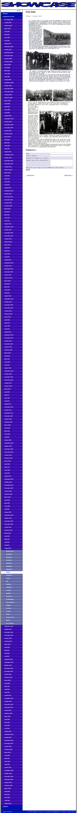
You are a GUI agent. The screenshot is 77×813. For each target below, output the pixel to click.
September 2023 (7, 699)
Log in (41, 811)
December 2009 (7, 128)
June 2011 (5, 182)
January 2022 (6, 639)
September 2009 (7, 119)
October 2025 (6, 774)
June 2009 (5, 110)
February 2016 (6, 350)
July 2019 (5, 473)
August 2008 (6, 80)
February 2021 (6, 531)
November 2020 (7, 522)
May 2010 (5, 143)
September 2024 (7, 735)
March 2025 (6, 753)
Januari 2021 (6, 528)
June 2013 (5, 254)
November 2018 (7, 449)
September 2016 (7, 371)
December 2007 (7, 56)
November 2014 (7, 305)
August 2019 (6, 476)
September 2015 (7, 335)
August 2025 (6, 768)
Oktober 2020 (6, 519)
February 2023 (6, 678)
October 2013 (6, 266)
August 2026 (6, 804)
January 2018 (6, 419)
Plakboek (8, 584)
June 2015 (5, 326)
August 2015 (6, 332)
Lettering (8, 590)
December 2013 (7, 272)
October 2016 (6, 374)
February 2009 (6, 98)
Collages (8, 605)
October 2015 (6, 341)
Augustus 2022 (7, 660)
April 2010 (5, 140)
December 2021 (7, 636)
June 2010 (5, 146)
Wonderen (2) (9, 551)
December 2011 (7, 200)
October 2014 (6, 302)
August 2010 (6, 152)
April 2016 (5, 356)
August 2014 (6, 296)
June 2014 (5, 290)
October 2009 (6, 122)
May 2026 (5, 795)
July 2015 (5, 329)
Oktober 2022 (6, 666)
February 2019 (6, 458)
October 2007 (6, 50)
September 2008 (7, 83)
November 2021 (7, 633)
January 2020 (6, 492)
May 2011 (5, 179)
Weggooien (9, 566)
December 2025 (7, 780)
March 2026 (6, 789)
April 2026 (5, 792)
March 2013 (6, 245)
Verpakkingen (10, 599)
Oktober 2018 (6, 446)
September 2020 (7, 516)
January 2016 (6, 347)
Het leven (8, 608)
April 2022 (5, 648)
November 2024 (7, 741)
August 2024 (6, 732)
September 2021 (7, 627)
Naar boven (71, 811)
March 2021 (6, 534)
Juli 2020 (5, 510)
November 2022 (7, 669)
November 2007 (7, 53)
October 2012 (6, 230)
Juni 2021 (5, 543)
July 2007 (5, 41)
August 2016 (6, 368)
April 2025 (5, 756)
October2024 (6, 738)
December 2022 (7, 672)
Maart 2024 (6, 717)
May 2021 (5, 540)
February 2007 (6, 26)
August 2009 (6, 116)
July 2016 (5, 365)
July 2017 (5, 401)
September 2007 (7, 47)
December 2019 (7, 488)
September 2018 (7, 443)
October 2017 (6, 410)
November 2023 (7, 705)
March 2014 (6, 281)
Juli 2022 (5, 657)
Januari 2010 (6, 131)
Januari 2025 (6, 747)
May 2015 (5, 323)
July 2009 (5, 113)
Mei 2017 (5, 395)
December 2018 (7, 452)
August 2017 (6, 404)
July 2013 (5, 257)
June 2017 (5, 398)
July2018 (5, 437)
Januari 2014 (6, 275)
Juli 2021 (5, 546)
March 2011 (6, 173)
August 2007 (6, 44)
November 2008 (7, 89)
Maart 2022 (6, 645)
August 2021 (6, 549)
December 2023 (7, 708)
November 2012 (7, 233)
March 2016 (6, 353)
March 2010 (6, 137)
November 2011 (7, 197)
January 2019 (6, 455)
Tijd (7, 581)
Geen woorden (10, 602)
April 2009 (5, 104)
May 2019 (5, 467)
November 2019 (7, 485)
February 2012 (6, 206)
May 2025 (5, 759)
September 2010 (7, 155)
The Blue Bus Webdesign (52, 811)
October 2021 (6, 630)
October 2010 (6, 158)
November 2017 (7, 413)
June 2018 (5, 434)
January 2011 (6, 167)
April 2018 (5, 428)
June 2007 (5, 38)
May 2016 (5, 359)
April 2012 (5, 212)
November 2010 (7, 161)
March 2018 (6, 425)
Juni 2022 (5, 654)
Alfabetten (9, 554)
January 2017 (6, 383)
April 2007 (5, 32)
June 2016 (5, 362)
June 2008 (5, 74)
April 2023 (5, 684)
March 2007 (6, 29)
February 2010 (6, 134)
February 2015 (6, 314)
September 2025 (7, 771)
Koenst (8, 578)
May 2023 (5, 687)
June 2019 (5, 470)
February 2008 (6, 62)
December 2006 (7, 20)
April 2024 (5, 720)
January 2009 (6, 95)
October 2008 (6, 86)
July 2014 (5, 293)
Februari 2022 (6, 642)
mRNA (8, 614)
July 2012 (5, 221)
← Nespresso (30, 175)
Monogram (9, 557)
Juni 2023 (5, 690)
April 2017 (5, 392)
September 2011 (7, 191)
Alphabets (4, 807)
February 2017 (6, 386)
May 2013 (5, 251)
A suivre (8, 611)
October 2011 (6, 194)
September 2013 (7, 263)
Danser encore (10, 617)
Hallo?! (8, 620)
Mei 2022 (5, 651)
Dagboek (8, 593)
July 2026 (5, 801)
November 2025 (7, 777)
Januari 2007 (6, 23)
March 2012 (6, 209)
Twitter (63, 811)
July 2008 (5, 77)
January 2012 (6, 203)
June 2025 (5, 762)
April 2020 (5, 501)
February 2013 (6, 242)
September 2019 (7, 479)
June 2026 (5, 798)
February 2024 (6, 714)
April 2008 (5, 68)
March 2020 (6, 498)
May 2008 (5, 71)
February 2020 (6, 495)
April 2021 (5, 537)
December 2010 (7, 164)
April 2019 (5, 464)
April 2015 (5, 320)
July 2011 (5, 185)
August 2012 (6, 224)
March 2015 (6, 317)
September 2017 (7, 407)
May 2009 (5, 107)
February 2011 (6, 170)
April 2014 (5, 284)
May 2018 (5, 431)
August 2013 (6, 260)
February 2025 (6, 750)
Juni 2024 (5, 726)
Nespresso (9, 569)
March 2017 (6, 389)
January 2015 (6, 311)
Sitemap (34, 811)
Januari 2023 (6, 675)
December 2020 (7, 525)
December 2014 (7, 308)
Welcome (4, 14)
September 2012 (7, 227)
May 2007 (5, 35)
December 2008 (7, 92)
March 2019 (6, 461)
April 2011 (5, 176)
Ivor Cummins (10, 623)
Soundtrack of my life (7, 17)
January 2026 (6, 783)
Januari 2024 (6, 711)
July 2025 (5, 765)
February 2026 (6, 786)
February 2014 (6, 278)
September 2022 (7, 663)
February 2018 (6, 422)
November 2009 (7, 125)
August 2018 (6, 440)
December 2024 (7, 744)
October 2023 (6, 702)
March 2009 (6, 101)
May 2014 (5, 287)
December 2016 (7, 380)
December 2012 (7, 236)
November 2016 (7, 377)
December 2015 (7, 344)
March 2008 (6, 65)
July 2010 (5, 149)
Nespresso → (69, 175)
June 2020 (5, 507)
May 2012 (5, 215)
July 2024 (5, 729)
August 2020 (6, 513)
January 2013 (6, 239)
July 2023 (5, 693)
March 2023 (6, 681)
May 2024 (5, 723)
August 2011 (6, 188)
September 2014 (7, 299)
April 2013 (5, 248)
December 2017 (7, 416)
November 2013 (7, 269)
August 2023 (6, 696)
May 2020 (5, 504)
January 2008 (6, 59)
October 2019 (6, 482)
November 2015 (7, 338)
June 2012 (5, 218)
